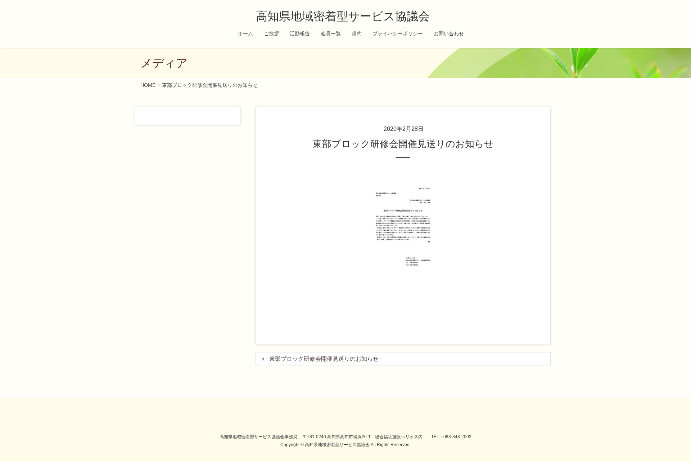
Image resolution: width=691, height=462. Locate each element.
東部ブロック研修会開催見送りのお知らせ (324, 359)
